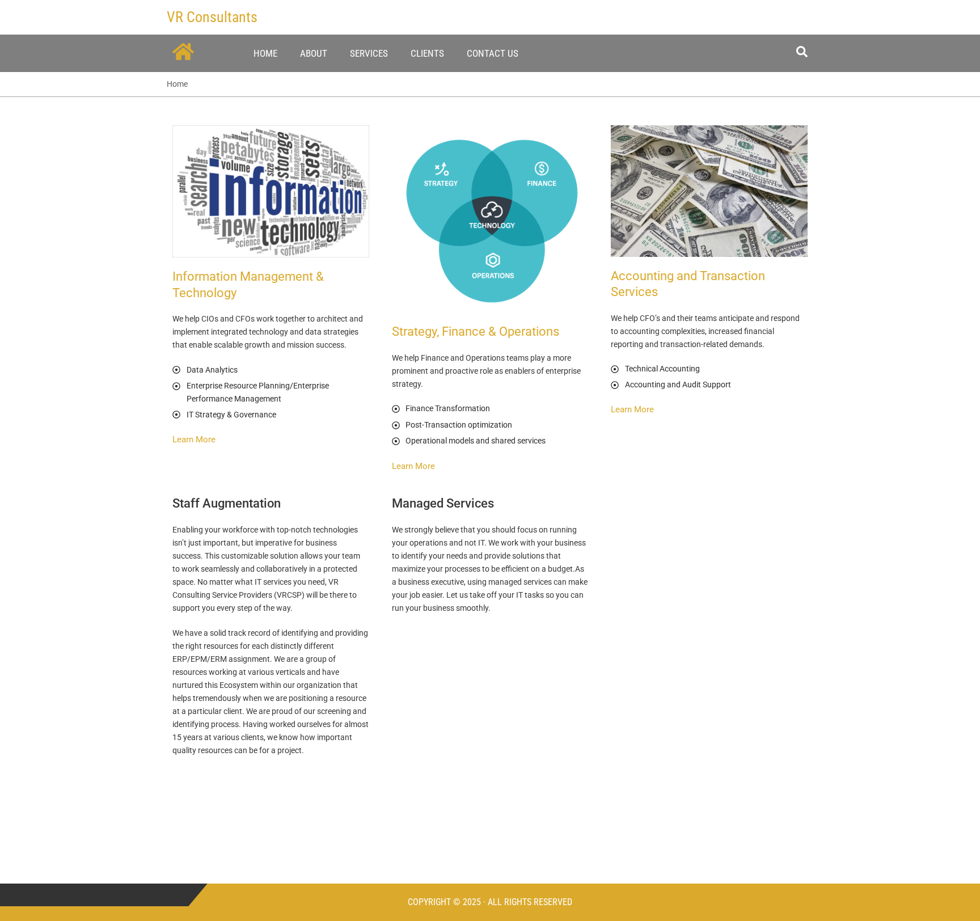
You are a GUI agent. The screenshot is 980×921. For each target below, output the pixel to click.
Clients (427, 53)
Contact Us (492, 53)
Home (265, 53)
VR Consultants (212, 17)
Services (369, 53)
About (313, 53)
